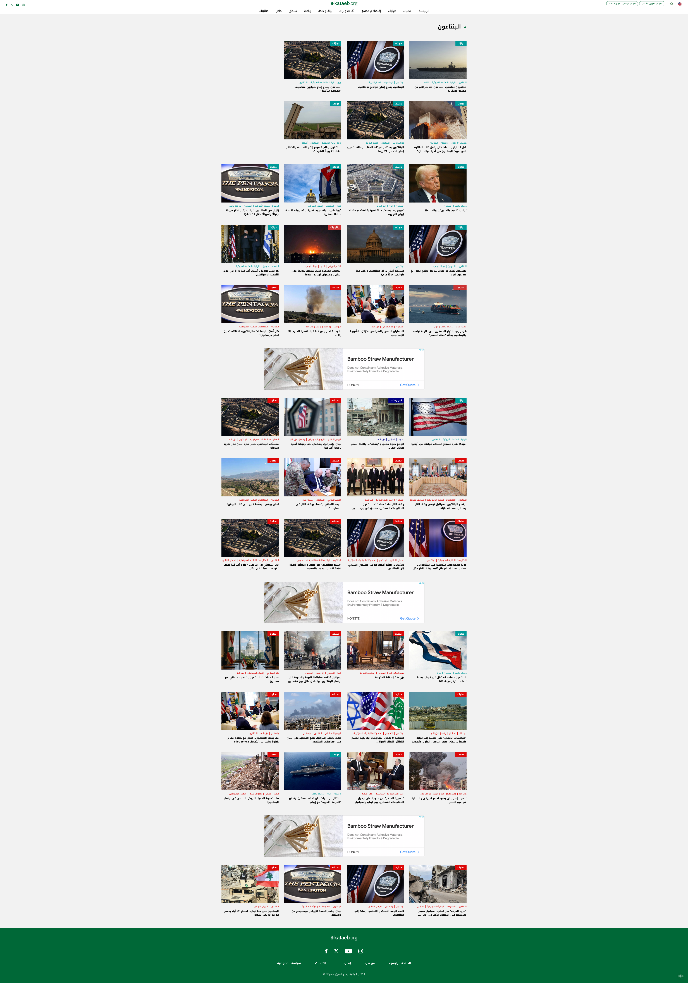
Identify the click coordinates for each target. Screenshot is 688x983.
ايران (339, 82)
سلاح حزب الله (312, 327)
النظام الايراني (334, 266)
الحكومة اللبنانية (367, 673)
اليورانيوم (381, 206)
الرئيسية (424, 11)
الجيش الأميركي (315, 206)
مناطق (293, 11)
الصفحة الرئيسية (400, 963)
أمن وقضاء (396, 400)
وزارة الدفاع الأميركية (331, 143)
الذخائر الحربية (375, 82)
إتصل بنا (345, 963)
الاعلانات (320, 963)
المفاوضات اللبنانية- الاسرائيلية (253, 327)
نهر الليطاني (273, 673)
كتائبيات (264, 11)
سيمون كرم (307, 500)
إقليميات (334, 227)
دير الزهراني (387, 327)
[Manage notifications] (680, 976)
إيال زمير (320, 673)
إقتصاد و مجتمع (371, 11)
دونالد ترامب (398, 143)
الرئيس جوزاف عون (429, 794)
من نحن (370, 963)
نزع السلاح (326, 327)
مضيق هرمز (461, 327)
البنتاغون (462, 82)
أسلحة (304, 143)
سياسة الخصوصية (289, 963)
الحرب (322, 266)
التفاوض (382, 673)
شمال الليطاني (334, 673)
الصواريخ (451, 266)
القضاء (425, 82)
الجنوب (401, 439)
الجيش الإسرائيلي (316, 439)
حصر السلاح (367, 794)
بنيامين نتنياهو (417, 500)
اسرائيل (265, 266)
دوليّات (461, 43)
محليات (407, 11)
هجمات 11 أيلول (459, 143)
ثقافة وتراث (346, 11)
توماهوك (388, 82)
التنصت (275, 266)
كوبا (339, 206)
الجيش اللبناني (334, 439)
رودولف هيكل (255, 794)
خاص (279, 11)
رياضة (307, 11)
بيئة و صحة (325, 11)
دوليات (392, 11)
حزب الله (375, 327)
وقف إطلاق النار (297, 439)
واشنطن (444, 143)
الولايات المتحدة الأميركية (443, 82)
